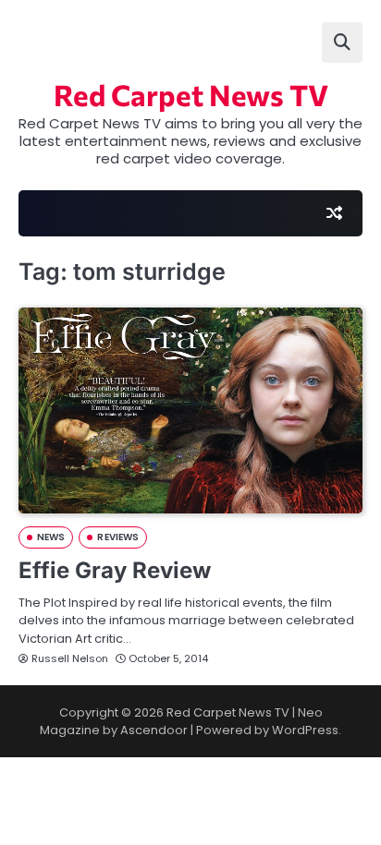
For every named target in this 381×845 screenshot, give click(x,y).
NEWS (51, 537)
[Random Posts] (334, 213)
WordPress (305, 730)
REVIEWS (118, 537)
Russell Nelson (69, 658)
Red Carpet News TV (191, 94)
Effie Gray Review (114, 570)
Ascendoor (154, 730)
